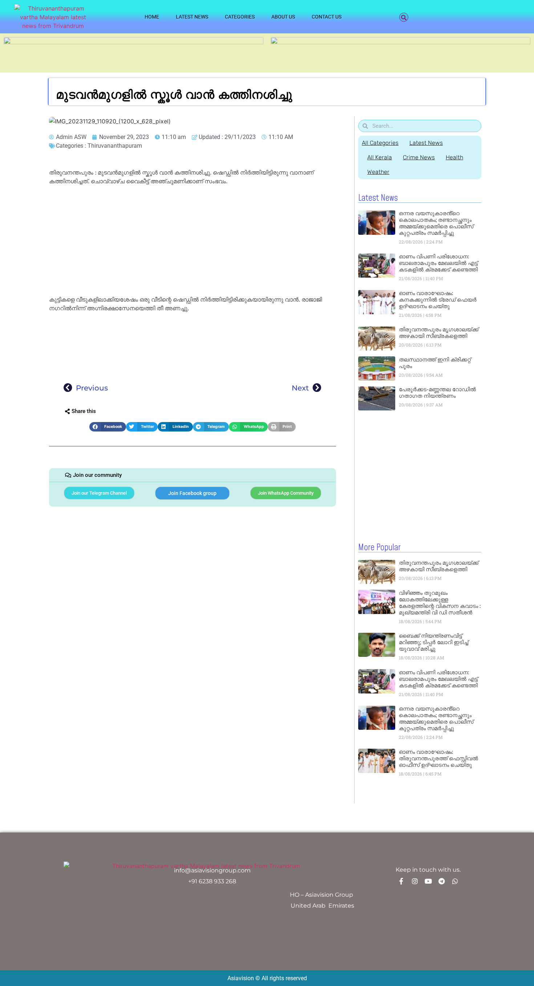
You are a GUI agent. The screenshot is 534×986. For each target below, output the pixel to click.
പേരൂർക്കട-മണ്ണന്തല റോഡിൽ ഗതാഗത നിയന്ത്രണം (437, 392)
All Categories (380, 142)
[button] (403, 17)
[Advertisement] (192, 241)
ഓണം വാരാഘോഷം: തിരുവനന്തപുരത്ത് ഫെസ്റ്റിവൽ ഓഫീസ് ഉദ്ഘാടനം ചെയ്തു (438, 758)
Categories (240, 17)
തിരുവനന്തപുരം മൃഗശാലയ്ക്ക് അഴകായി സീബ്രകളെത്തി (438, 332)
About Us (283, 17)
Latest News (192, 17)
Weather (378, 171)
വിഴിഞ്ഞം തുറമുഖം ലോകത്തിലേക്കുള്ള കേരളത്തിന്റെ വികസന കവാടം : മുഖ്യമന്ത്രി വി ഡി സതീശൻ (440, 602)
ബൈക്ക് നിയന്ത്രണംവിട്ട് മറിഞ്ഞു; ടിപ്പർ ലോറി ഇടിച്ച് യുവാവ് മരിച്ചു (433, 642)
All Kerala (379, 157)
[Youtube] (428, 881)
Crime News (419, 157)
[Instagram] (415, 881)
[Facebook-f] (401, 881)
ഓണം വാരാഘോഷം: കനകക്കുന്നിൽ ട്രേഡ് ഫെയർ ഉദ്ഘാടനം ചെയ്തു (438, 300)
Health (454, 157)
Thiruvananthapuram (115, 145)
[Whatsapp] (455, 881)
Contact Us (326, 17)
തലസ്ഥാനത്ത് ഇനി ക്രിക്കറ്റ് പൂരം (435, 362)
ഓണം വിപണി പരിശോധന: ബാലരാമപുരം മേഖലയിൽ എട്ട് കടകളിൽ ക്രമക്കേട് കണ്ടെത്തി (438, 263)
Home (152, 17)
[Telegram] (441, 881)
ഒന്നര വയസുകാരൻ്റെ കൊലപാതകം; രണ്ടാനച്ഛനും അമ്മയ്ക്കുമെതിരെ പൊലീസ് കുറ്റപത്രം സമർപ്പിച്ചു (436, 223)
